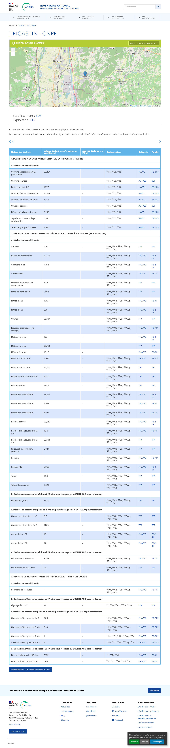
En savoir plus (157, 741)
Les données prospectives (117, 17)
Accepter (134, 741)
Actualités (65, 706)
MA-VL (142, 171)
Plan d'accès (14, 724)
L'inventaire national (59, 17)
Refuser (145, 741)
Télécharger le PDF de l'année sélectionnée (30, 669)
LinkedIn (118, 706)
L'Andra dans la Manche (148, 711)
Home (11, 25)
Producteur (91, 706)
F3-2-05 (154, 266)
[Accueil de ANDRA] (28, 7)
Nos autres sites (145, 727)
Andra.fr (11, 743)
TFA (140, 246)
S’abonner (154, 690)
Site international (146, 722)
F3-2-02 (154, 257)
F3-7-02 (155, 352)
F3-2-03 (154, 423)
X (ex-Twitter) (121, 711)
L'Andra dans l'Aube (146, 706)
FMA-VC (142, 255)
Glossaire (65, 719)
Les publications (148, 17)
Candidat (90, 711)
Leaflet (134, 106)
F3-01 (154, 300)
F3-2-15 (155, 358)
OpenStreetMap (145, 106)
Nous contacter (18, 731)
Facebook (121, 719)
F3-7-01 (155, 273)
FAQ (62, 715)
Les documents (67, 711)
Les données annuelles (88, 17)
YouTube (118, 715)
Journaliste (91, 715)
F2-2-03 (155, 171)
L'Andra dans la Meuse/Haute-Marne (147, 717)
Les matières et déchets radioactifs (28, 17)
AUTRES (142, 180)
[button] (85, 74)
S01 (153, 180)
